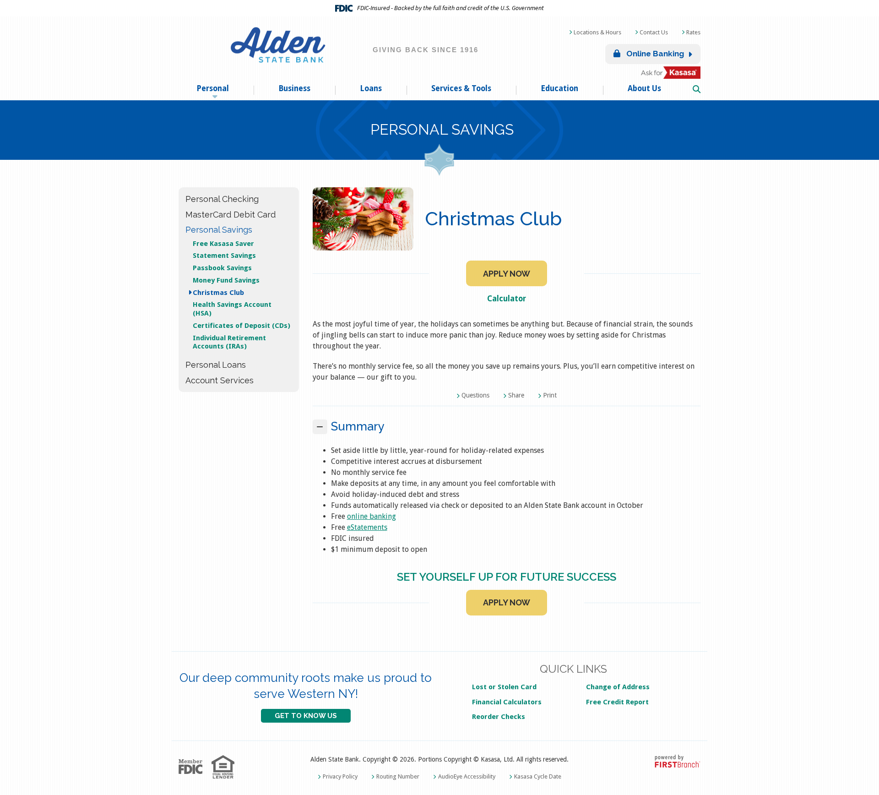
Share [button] (516, 395)
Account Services (219, 380)
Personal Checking (222, 199)
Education (559, 88)
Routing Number (397, 776)
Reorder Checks (498, 717)
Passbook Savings (222, 268)
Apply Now (506, 273)
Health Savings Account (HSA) (232, 308)
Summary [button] (358, 426)
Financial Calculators (507, 702)
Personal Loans (215, 365)
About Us (644, 88)
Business (294, 88)
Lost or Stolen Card (504, 687)
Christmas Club (218, 293)
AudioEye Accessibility (466, 776)
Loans (371, 88)
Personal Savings (442, 129)
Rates (693, 32)
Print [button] (550, 395)
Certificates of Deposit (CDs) (241, 325)
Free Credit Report (617, 702)
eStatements (367, 527)
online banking (371, 516)
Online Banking (654, 53)
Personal (212, 88)
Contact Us (654, 32)
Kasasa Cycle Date (537, 776)
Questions (475, 395)
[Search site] (696, 90)
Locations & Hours (597, 32)
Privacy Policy (340, 776)
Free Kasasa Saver (223, 244)
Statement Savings (224, 255)
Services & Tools (461, 88)
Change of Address (618, 687)
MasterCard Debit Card (230, 214)
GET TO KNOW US (306, 716)
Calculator (506, 298)
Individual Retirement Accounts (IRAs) (229, 342)
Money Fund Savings (226, 280)
